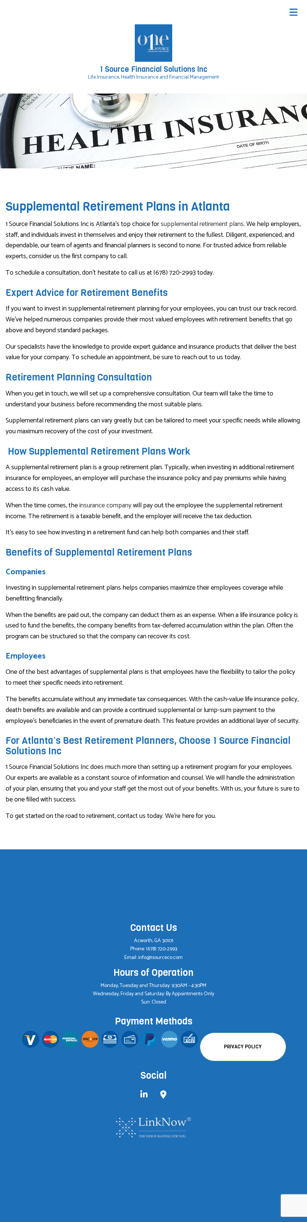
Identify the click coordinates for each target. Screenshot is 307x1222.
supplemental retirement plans (202, 224)
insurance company (105, 505)
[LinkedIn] (144, 1096)
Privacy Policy (243, 1047)
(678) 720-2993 (161, 949)
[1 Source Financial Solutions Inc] (153, 43)
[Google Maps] (163, 1096)
